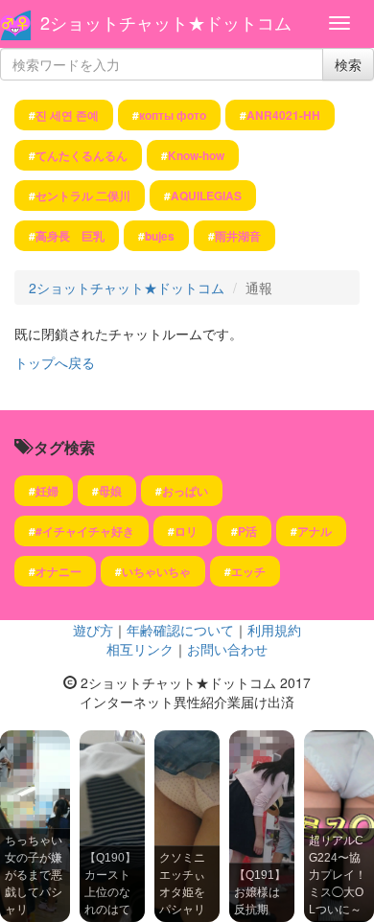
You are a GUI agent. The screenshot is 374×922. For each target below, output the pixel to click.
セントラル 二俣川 (82, 195)
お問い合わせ (227, 648)
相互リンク (140, 648)
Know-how (196, 155)
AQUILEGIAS (206, 195)
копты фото (172, 115)
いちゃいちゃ (156, 571)
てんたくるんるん (81, 155)
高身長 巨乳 (70, 235)
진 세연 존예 (67, 115)
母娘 (110, 490)
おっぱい (185, 490)
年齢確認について (180, 629)
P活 (247, 531)
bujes (160, 235)
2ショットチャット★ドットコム (166, 22)
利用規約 (274, 629)
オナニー (58, 571)
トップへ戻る (54, 362)
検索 (348, 64)
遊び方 (93, 629)
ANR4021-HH (283, 115)
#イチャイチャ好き (84, 531)
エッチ (248, 571)
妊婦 (46, 490)
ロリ (186, 531)
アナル (314, 531)
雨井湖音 (238, 235)
